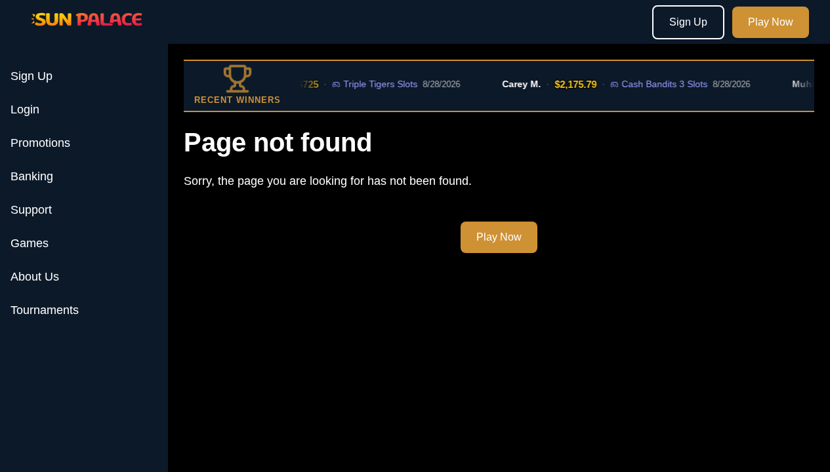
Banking (31, 176)
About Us (34, 276)
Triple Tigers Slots (376, 84)
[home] (86, 35)
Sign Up (688, 22)
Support (31, 209)
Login (24, 109)
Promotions (40, 142)
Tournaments (44, 310)
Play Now (770, 22)
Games (29, 243)
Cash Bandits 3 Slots (660, 84)
